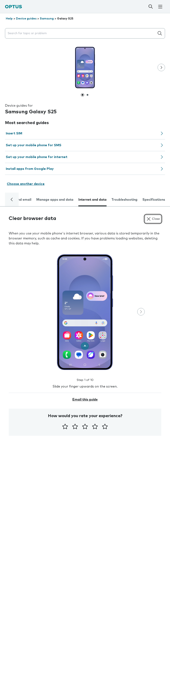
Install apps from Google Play (30, 168)
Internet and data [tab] (92, 199)
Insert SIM (14, 133)
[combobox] (81, 33)
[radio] (65, 426)
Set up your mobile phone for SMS (33, 145)
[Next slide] (161, 67)
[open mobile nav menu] (160, 7)
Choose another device (26, 184)
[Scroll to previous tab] (12, 199)
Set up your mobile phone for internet (36, 157)
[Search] (151, 7)
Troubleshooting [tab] (124, 199)
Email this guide (85, 399)
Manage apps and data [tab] (54, 199)
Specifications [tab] (153, 199)
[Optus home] (13, 6)
